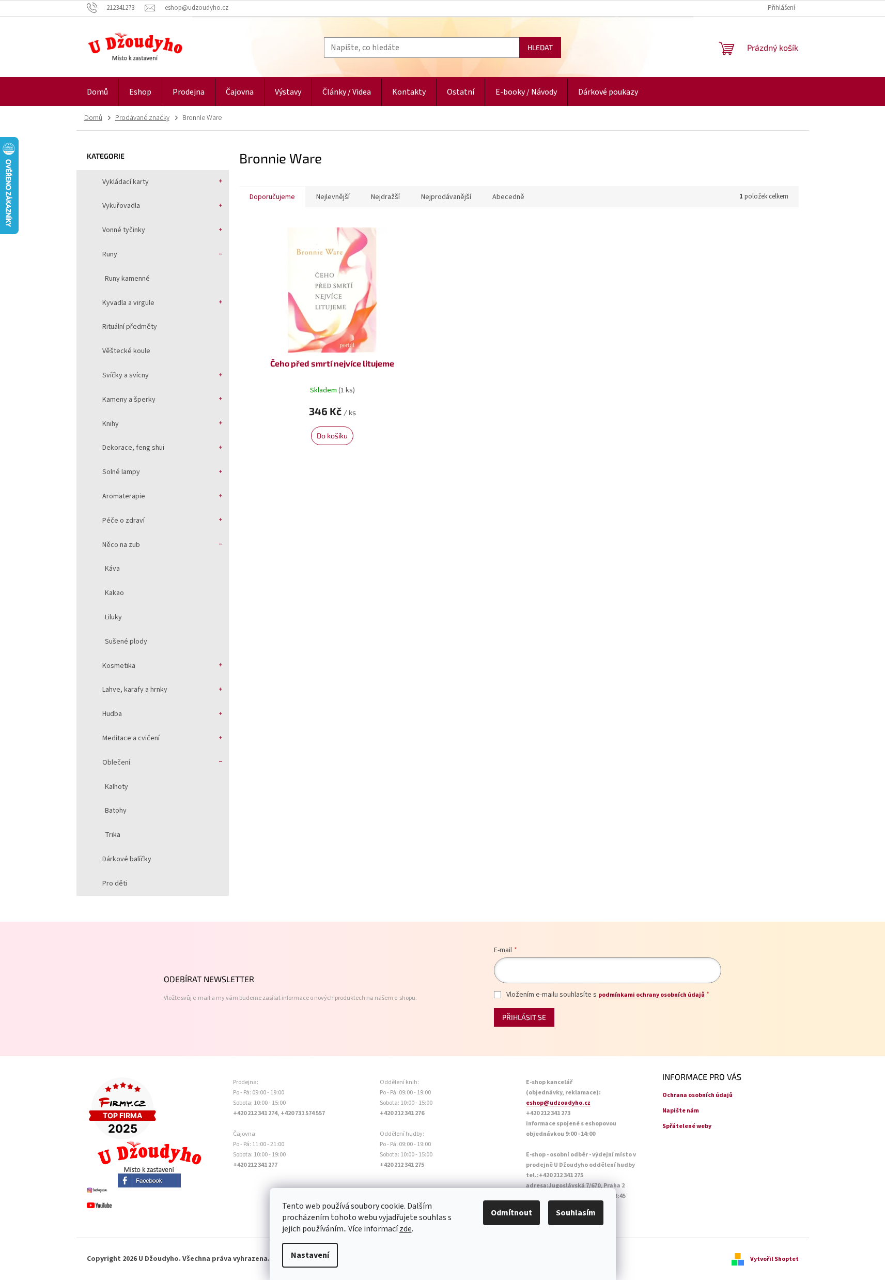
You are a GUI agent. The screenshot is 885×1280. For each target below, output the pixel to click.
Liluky (113, 617)
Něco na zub (121, 545)
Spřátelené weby (686, 1126)
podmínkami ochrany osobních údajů (651, 995)
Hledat (540, 47)
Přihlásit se (524, 1017)
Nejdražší (385, 197)
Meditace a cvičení (131, 738)
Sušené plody (126, 641)
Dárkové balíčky (126, 859)
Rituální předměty (129, 327)
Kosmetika (118, 666)
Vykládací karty (125, 182)
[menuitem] (97, 92)
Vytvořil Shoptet (774, 1259)
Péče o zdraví (123, 520)
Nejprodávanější (446, 197)
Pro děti (114, 883)
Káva (112, 568)
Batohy (116, 810)
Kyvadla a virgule (128, 303)
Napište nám (680, 1110)
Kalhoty (116, 787)
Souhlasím (576, 1212)
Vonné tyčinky (123, 230)
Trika (112, 835)
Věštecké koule (126, 351)
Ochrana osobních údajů (697, 1095)
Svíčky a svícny (125, 375)
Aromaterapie (123, 496)
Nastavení (310, 1255)
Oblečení (116, 762)
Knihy (110, 424)
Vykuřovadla (121, 206)
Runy (109, 254)
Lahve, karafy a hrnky (134, 689)
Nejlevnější (333, 197)
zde (405, 1229)
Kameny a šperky (129, 399)
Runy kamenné (127, 278)
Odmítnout (511, 1212)
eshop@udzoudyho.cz (558, 1103)
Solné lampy (121, 472)
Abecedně (508, 197)
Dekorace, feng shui (133, 448)
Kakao (114, 593)
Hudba (112, 714)
